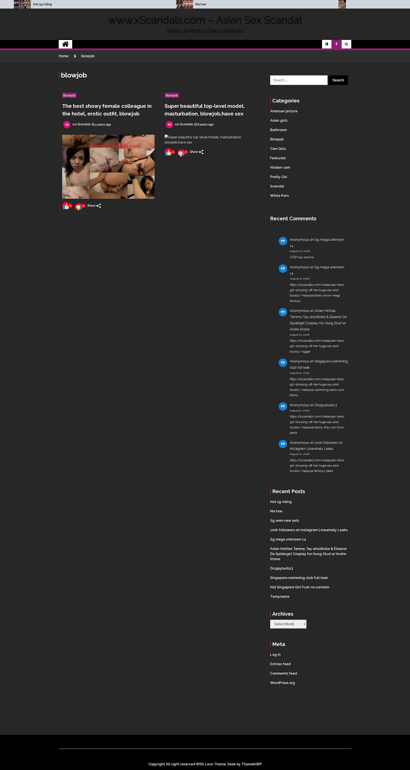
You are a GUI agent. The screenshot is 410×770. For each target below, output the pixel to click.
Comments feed (283, 673)
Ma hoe (200, 4)
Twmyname (279, 597)
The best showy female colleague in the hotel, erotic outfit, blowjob (107, 110)
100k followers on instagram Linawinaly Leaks (309, 530)
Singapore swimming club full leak (299, 578)
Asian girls (278, 120)
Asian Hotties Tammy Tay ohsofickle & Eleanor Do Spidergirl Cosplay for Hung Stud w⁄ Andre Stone (308, 554)
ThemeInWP (252, 764)
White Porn (279, 196)
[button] (326, 44)
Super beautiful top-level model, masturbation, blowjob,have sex (205, 110)
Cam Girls (278, 149)
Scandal (277, 186)
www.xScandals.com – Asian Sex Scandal (205, 20)
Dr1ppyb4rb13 (326, 405)
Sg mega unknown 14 (288, 539)
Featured (278, 158)
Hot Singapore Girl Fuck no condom (299, 587)
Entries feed (280, 664)
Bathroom (278, 130)
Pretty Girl (278, 177)
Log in (275, 655)
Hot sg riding (42, 4)
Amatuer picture (283, 111)
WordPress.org (282, 683)
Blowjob (69, 95)
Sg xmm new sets (284, 521)
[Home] (65, 44)
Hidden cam (280, 167)
